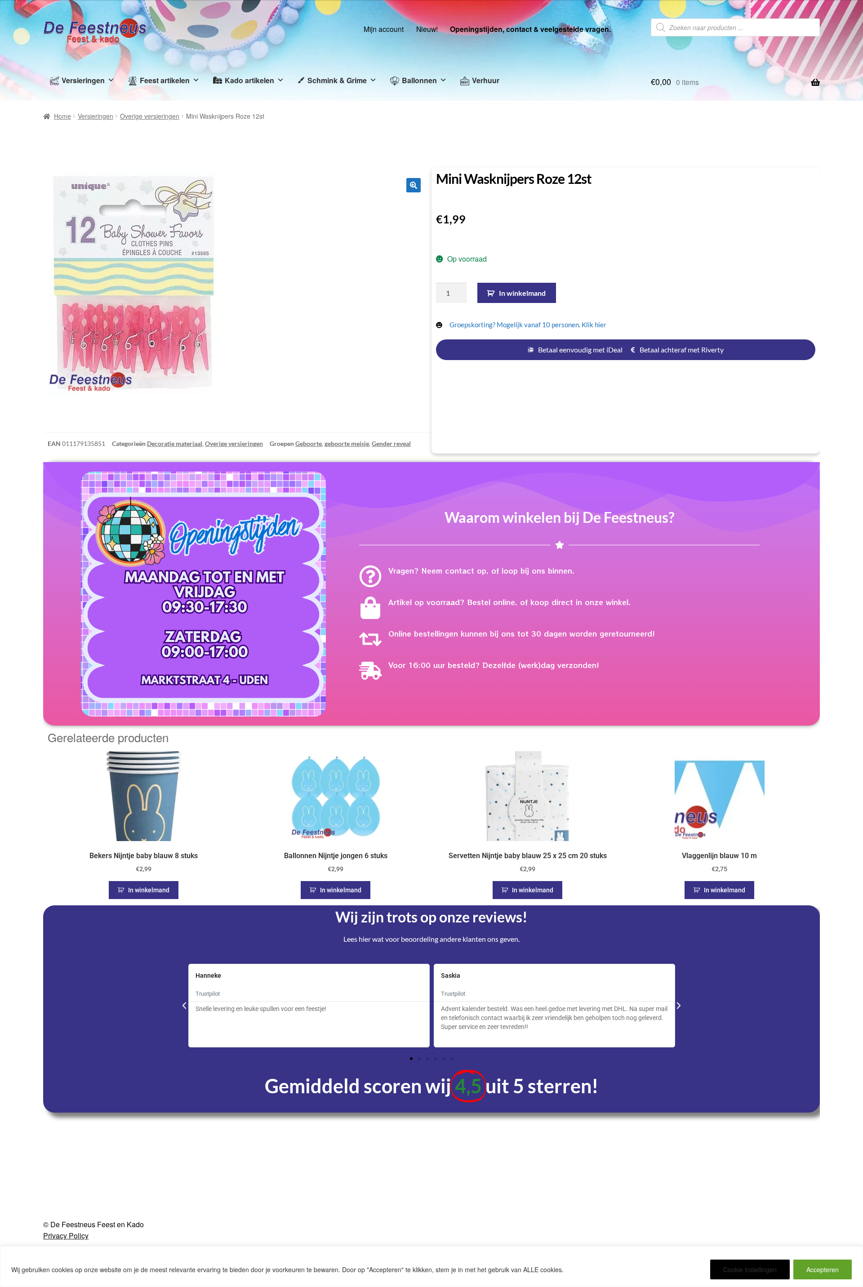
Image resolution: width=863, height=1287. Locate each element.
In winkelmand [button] (148, 890)
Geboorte (308, 443)
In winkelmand (522, 293)
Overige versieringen (149, 115)
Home (62, 115)
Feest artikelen (165, 80)
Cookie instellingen (750, 1269)
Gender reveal (391, 443)
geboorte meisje (347, 443)
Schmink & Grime (337, 80)
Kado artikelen (249, 80)
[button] (413, 185)
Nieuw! (427, 29)
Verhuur (485, 80)
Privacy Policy (66, 1235)
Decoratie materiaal (174, 443)
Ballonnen (419, 80)
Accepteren (822, 1269)
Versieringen (83, 80)
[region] (431, 1266)
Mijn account (384, 29)
